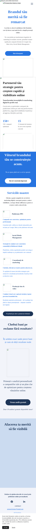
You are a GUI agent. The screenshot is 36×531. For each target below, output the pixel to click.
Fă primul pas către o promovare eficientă (18, 313)
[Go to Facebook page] (12, 502)
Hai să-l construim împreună (18, 181)
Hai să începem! (18, 53)
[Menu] (32, 4)
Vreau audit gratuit (18, 402)
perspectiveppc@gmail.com (15, 509)
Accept (5, 527)
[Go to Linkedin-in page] (24, 502)
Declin (13, 527)
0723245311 (17, 513)
